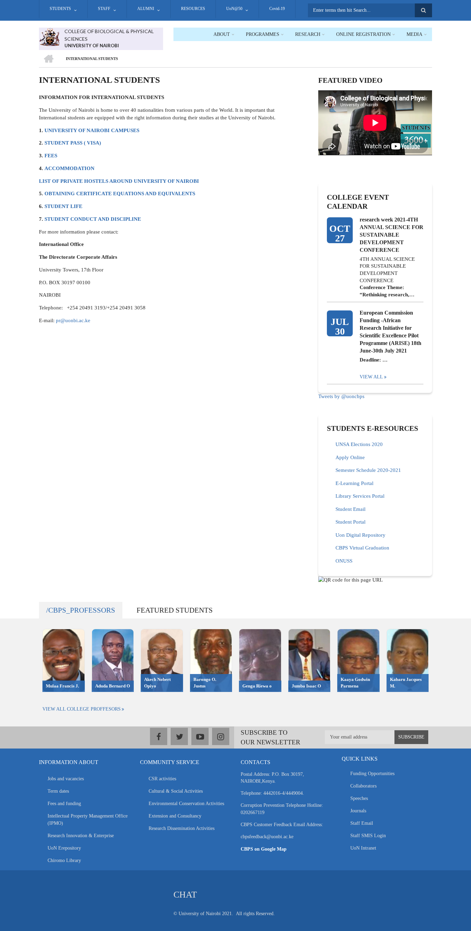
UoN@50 (234, 8)
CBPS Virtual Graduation (362, 548)
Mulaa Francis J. (62, 686)
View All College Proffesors (81, 709)
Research (307, 34)
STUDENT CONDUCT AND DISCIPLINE (92, 219)
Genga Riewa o (257, 686)
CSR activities (162, 778)
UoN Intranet (363, 848)
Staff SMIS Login (368, 835)
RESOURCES (193, 8)
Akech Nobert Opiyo (157, 683)
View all (371, 376)
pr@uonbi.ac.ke (73, 320)
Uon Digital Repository (360, 535)
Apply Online (350, 457)
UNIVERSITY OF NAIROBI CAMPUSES (91, 130)
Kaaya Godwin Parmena (355, 683)
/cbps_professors (80, 610)
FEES (50, 155)
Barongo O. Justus (204, 683)
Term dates (58, 791)
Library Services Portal (359, 496)
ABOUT (221, 34)
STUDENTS (60, 8)
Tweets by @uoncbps (341, 396)
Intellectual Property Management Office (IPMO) (88, 819)
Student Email (350, 509)
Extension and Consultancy (175, 816)
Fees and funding (64, 803)
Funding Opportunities (372, 773)
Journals (358, 810)
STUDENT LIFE (63, 206)
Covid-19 (277, 8)
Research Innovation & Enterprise (81, 835)
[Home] (49, 36)
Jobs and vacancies (66, 778)
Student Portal (350, 522)
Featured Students (175, 610)
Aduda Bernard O (112, 686)
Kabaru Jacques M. (406, 683)
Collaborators (363, 786)
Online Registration (363, 34)
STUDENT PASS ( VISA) (72, 143)
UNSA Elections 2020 (359, 444)
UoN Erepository (64, 848)
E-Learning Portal (354, 483)
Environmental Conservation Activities (186, 803)
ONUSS (343, 561)
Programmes (262, 34)
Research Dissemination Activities (181, 828)
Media (414, 34)
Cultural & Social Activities (176, 791)
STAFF (104, 8)
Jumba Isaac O (306, 686)
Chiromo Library (64, 860)
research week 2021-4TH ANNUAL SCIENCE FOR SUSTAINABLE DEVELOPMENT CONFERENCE (391, 235)
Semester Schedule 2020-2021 (368, 470)
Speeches (359, 798)
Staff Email (361, 823)
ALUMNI (145, 8)
